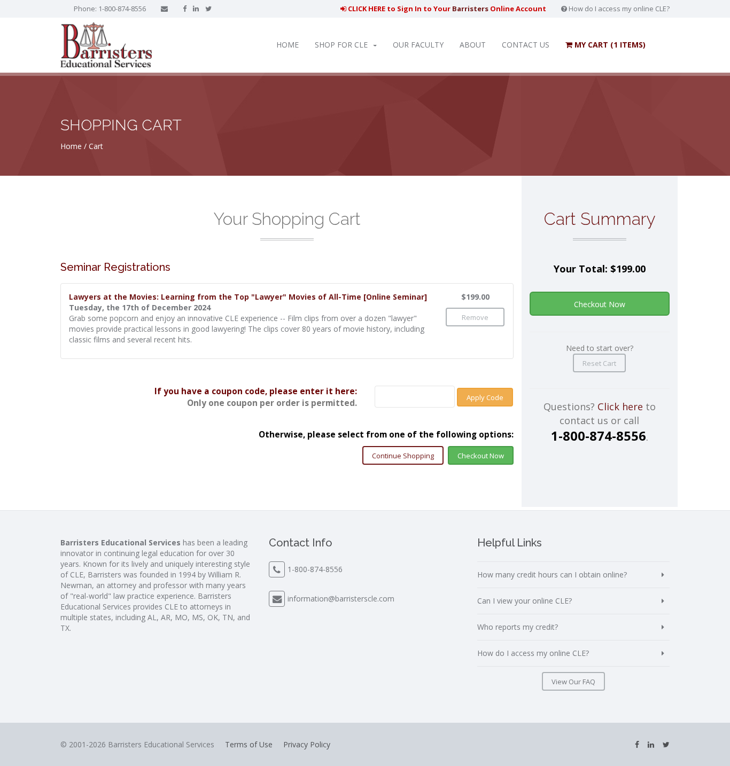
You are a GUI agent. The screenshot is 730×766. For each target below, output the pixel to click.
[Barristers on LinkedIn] (196, 8)
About (473, 45)
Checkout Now (480, 455)
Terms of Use (249, 744)
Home (287, 45)
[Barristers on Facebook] (185, 8)
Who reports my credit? (517, 627)
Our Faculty (418, 45)
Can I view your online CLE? (524, 601)
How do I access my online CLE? (618, 8)
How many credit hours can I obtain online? (552, 574)
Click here (620, 406)
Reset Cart (599, 363)
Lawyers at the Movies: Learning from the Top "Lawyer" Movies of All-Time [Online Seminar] (248, 297)
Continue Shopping (403, 455)
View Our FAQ (573, 681)
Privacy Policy (306, 744)
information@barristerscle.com (341, 598)
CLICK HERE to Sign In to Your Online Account (446, 8)
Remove (475, 317)
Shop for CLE (341, 45)
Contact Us (525, 45)
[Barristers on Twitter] (208, 8)
